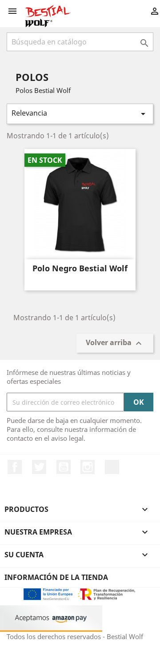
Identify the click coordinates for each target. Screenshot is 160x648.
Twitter (39, 467)
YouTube (63, 467)
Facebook (15, 467)
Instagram (87, 467)
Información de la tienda (56, 577)
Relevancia (80, 113)
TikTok (112, 467)
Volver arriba (115, 343)
